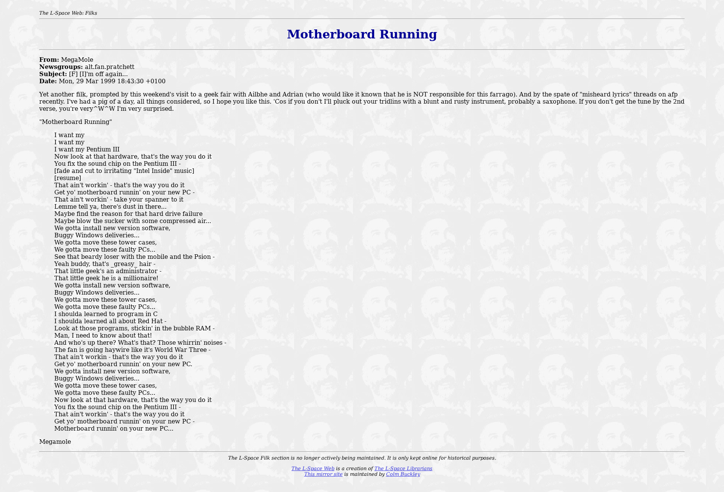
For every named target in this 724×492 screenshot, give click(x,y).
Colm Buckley (403, 474)
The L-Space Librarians (403, 468)
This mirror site (323, 474)
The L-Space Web (312, 468)
